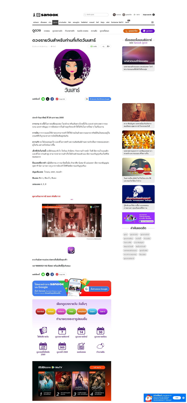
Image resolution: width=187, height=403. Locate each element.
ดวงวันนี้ (138, 238)
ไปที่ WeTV (97, 367)
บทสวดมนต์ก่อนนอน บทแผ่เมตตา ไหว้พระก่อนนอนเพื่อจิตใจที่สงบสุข (138, 67)
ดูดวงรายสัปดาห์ (129, 258)
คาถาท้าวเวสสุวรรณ (130, 254)
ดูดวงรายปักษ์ (145, 234)
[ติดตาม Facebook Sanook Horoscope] (138, 218)
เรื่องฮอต (44, 22)
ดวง (34, 259)
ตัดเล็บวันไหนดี (140, 246)
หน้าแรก (36, 22)
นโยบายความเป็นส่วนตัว (158, 400)
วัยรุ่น (102, 22)
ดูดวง (55, 22)
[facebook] (52, 99)
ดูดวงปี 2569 (143, 250)
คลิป (107, 22)
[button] (85, 14)
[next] (108, 384)
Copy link (62, 99)
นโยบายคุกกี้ (168, 400)
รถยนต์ (91, 22)
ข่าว (50, 22)
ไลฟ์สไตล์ (84, 22)
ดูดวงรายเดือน (128, 238)
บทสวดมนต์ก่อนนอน (130, 250)
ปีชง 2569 (142, 254)
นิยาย (127, 22)
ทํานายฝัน (147, 238)
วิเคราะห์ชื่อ (127, 242)
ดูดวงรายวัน (134, 234)
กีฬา (69, 22)
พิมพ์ (54, 46)
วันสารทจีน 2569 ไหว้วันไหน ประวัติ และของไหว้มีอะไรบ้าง (137, 179)
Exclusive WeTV (117, 22)
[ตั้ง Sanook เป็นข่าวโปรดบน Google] (71, 287)
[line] (43, 99)
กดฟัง (95, 46)
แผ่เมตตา (90, 162)
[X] (47, 99)
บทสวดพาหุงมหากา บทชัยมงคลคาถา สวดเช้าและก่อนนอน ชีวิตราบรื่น (138, 152)
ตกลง (177, 397)
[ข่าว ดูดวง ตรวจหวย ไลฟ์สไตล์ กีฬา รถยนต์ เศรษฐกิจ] (45, 15)
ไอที (97, 22)
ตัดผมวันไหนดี (128, 246)
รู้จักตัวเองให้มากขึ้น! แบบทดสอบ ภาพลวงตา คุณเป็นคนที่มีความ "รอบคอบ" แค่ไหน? (136, 208)
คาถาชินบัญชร (138, 242)
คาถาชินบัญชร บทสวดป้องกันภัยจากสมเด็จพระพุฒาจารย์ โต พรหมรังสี (138, 124)
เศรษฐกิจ (76, 22)
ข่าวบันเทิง (62, 22)
